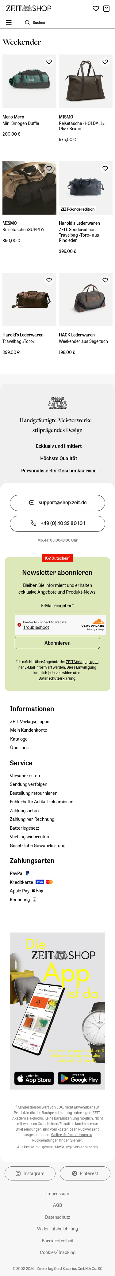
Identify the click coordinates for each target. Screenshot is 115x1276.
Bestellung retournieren (33, 793)
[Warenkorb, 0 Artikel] (106, 8)
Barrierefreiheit (58, 1240)
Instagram (33, 1173)
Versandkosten (25, 775)
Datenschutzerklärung (57, 678)
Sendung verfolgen (28, 784)
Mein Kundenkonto (28, 729)
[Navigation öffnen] (9, 22)
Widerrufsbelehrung (57, 1228)
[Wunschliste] (96, 9)
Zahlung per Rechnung (32, 819)
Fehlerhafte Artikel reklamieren (41, 801)
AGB (57, 1205)
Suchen (39, 22)
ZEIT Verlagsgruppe (29, 721)
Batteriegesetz (24, 827)
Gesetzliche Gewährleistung (37, 845)
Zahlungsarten (24, 810)
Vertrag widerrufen (29, 836)
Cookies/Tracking (57, 1252)
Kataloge (19, 738)
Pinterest (89, 1173)
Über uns (19, 747)
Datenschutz (57, 1217)
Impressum (57, 1193)
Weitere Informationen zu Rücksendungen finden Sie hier (62, 1137)
